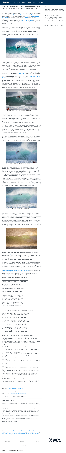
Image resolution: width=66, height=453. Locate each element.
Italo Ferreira (5, 433)
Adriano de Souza (8, 430)
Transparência (7, 445)
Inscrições (22, 442)
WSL (21, 434)
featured (24, 432)
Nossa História (7, 441)
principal (23, 10)
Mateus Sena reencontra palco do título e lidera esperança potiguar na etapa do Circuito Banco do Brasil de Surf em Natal (53, 25)
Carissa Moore (8, 432)
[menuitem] (12, 2)
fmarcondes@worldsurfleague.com (18, 393)
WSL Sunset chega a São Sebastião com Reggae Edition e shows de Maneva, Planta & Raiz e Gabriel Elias (54, 11)
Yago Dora (33, 434)
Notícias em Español (23, 445)
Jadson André (12, 433)
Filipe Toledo (29, 432)
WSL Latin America (26, 434)
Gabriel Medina (36, 432)
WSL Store (37, 442)
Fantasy (37, 441)
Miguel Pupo (18, 433)
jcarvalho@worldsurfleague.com (16, 388)
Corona (13, 432)
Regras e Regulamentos (9, 442)
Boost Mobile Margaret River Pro (30, 430)
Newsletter (22, 441)
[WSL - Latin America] (6, 2)
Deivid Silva (19, 432)
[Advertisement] (52, 37)
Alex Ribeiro (15, 430)
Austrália (20, 430)
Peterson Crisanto (25, 433)
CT (16, 432)
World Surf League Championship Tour (10, 434)
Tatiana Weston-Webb (34, 433)
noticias (19, 10)
